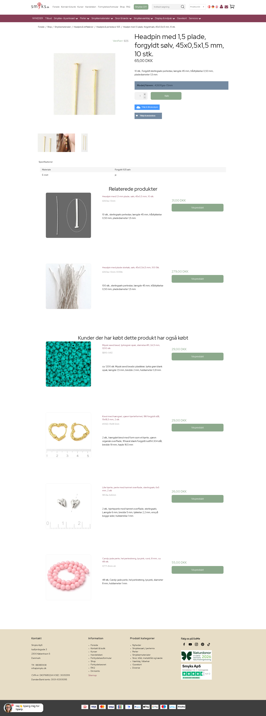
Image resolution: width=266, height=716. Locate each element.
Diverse (136, 667)
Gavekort (182, 18)
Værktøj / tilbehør (141, 661)
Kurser (80, 7)
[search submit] (182, 7)
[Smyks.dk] (40, 6)
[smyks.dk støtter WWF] (196, 656)
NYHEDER (37, 18)
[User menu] (221, 7)
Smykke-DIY (141, 6)
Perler (135, 651)
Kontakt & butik (68, 7)
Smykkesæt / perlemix (143, 648)
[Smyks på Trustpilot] (196, 672)
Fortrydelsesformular (108, 7)
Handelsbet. (91, 7)
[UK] (216, 6)
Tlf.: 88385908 (38, 665)
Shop (122, 7)
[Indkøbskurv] (232, 7)
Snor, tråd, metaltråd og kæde (147, 658)
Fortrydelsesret (98, 664)
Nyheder (136, 645)
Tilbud (48, 18)
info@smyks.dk (38, 668)
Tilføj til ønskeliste (147, 116)
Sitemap (92, 675)
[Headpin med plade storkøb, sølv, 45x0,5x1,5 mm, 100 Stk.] (68, 294)
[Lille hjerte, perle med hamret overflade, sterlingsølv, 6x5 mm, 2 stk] (68, 514)
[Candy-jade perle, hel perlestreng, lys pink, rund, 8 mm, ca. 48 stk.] (68, 585)
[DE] (212, 6)
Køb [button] (167, 95)
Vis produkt (197, 207)
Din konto (95, 671)
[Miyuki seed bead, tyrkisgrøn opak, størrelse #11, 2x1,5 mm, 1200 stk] (68, 372)
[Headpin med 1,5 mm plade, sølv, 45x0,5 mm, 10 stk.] (68, 223)
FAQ (128, 7)
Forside (56, 7)
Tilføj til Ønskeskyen (149, 107)
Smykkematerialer (141, 654)
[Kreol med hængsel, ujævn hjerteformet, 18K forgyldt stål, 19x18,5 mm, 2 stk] (68, 443)
